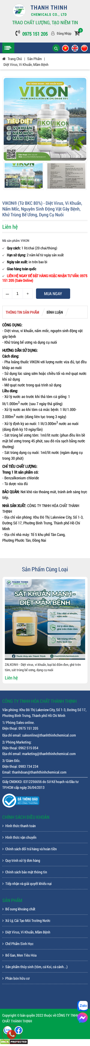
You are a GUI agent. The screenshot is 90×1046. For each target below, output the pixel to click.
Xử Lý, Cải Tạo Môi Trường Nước (27, 920)
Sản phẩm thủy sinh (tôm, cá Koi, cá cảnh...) (36, 966)
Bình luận (55, 312)
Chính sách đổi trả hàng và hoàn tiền (31, 848)
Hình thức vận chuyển (20, 837)
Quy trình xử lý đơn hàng (22, 860)
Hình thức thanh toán (20, 825)
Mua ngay (53, 293)
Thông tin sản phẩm (22, 312)
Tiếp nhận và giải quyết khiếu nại (28, 883)
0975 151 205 (35, 34)
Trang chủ (15, 58)
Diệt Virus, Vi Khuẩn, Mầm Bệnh (25, 64)
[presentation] (9, 630)
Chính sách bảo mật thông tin (26, 871)
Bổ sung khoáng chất (20, 908)
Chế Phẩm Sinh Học (19, 943)
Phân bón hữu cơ (17, 978)
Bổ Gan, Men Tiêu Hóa (20, 955)
